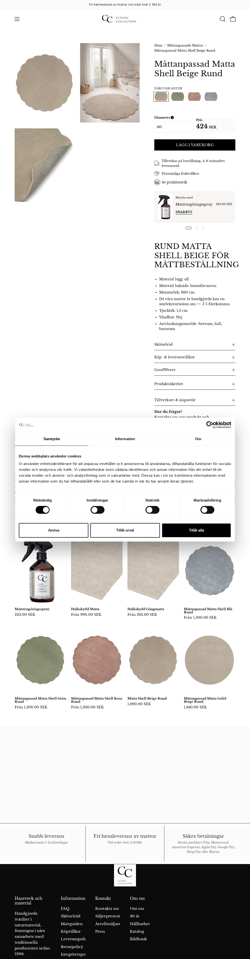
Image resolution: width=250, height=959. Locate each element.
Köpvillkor (71, 931)
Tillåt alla (196, 530)
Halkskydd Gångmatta (145, 609)
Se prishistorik (174, 182)
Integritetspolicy (76, 954)
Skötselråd (163, 344)
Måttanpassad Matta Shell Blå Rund (208, 611)
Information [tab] (125, 439)
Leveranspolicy (75, 939)
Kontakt (103, 898)
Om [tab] (198, 439)
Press (100, 931)
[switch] (97, 510)
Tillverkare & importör (175, 400)
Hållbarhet (140, 923)
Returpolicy (72, 946)
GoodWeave (165, 370)
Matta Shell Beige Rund (147, 698)
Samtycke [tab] (51, 439)
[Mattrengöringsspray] (164, 207)
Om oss (137, 898)
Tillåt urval (125, 530)
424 (202, 126)
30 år (134, 916)
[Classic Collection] (125, 19)
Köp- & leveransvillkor (174, 357)
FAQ (65, 908)
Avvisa (53, 530)
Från (86, 614)
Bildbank (138, 939)
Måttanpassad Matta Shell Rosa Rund (96, 700)
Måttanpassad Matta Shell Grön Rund (40, 700)
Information (73, 898)
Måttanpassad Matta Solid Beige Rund (205, 700)
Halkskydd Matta (85, 609)
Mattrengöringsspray (194, 204)
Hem (158, 45)
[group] (125, 4)
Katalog (137, 931)
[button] (222, 19)
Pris (199, 120)
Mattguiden (72, 923)
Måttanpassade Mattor (185, 45)
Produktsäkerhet (168, 384)
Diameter (174, 117)
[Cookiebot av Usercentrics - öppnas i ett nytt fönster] (209, 424)
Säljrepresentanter (112, 916)
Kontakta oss (107, 908)
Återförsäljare (108, 923)
